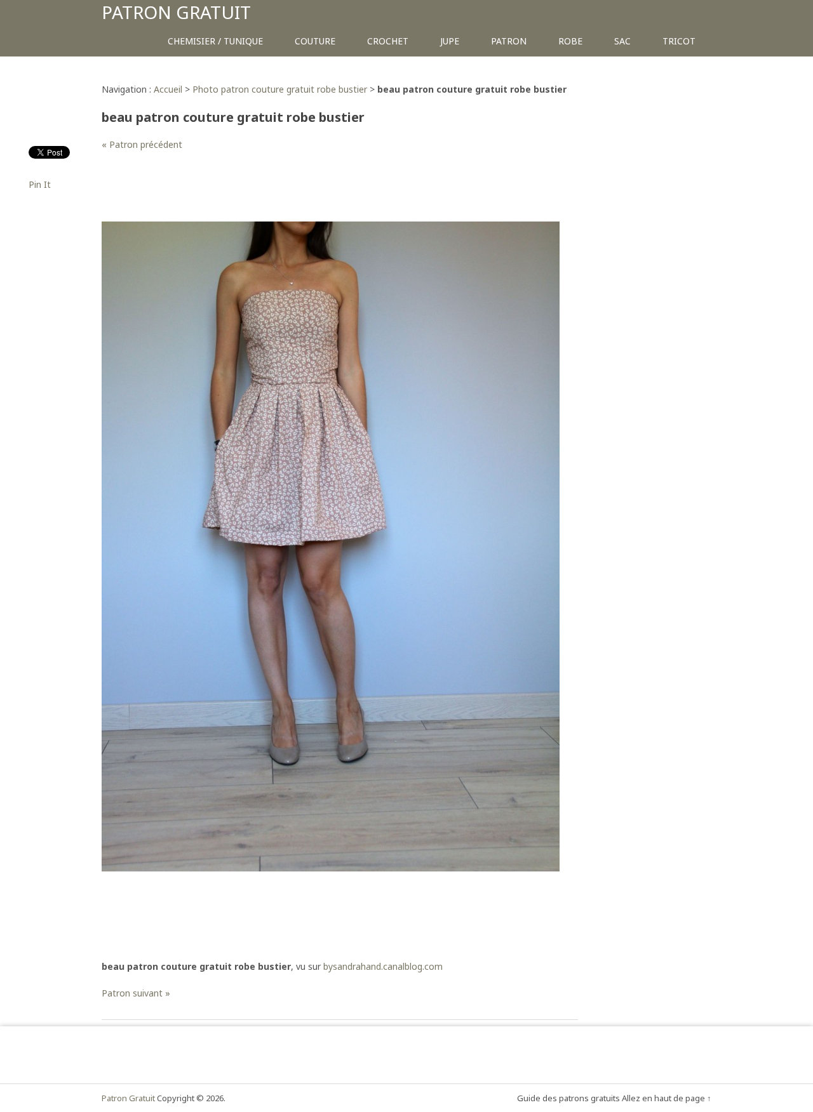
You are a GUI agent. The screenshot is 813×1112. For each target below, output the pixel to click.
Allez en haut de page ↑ (666, 1098)
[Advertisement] (333, 193)
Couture (315, 41)
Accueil (168, 89)
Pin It (40, 184)
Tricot (678, 41)
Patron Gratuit (176, 12)
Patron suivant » (136, 993)
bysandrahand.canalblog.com (383, 966)
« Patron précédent (142, 144)
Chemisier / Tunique (215, 41)
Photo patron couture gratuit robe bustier (279, 89)
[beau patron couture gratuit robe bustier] (331, 868)
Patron (509, 41)
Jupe (449, 41)
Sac (622, 41)
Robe (570, 41)
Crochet (387, 41)
